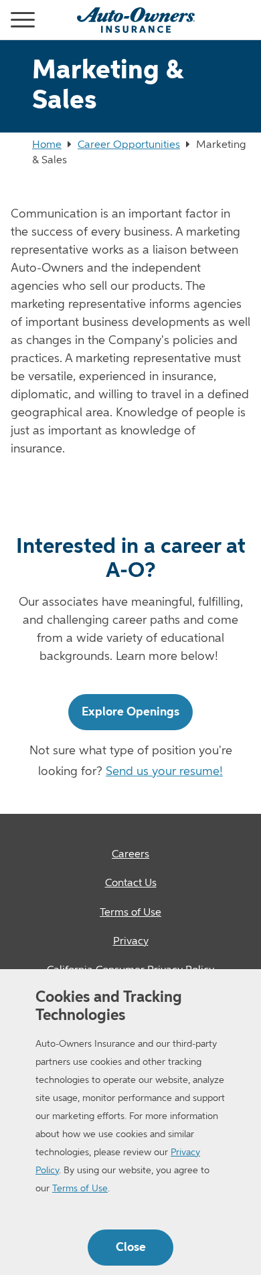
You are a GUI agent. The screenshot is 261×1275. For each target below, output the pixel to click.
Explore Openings (130, 712)
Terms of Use (80, 1188)
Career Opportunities (129, 145)
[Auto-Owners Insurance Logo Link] (136, 20)
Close (131, 1248)
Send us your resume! (164, 772)
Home (47, 145)
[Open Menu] (5, 20)
